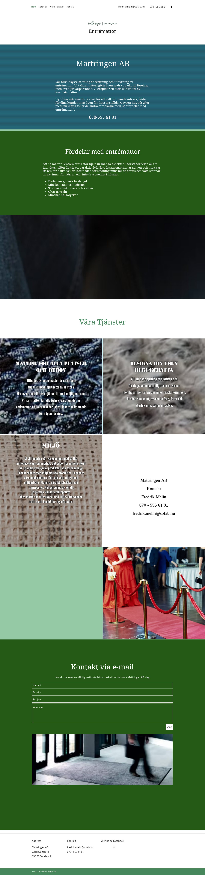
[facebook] (171, 6)
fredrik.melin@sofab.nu (131, 6)
